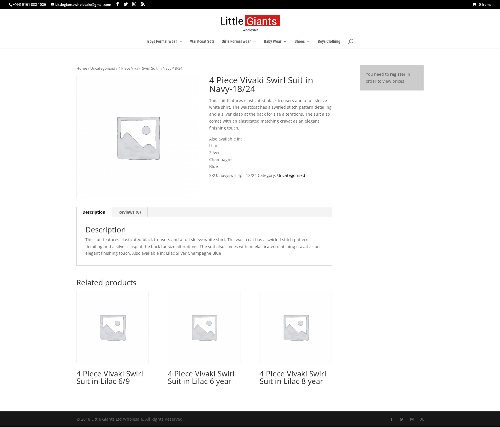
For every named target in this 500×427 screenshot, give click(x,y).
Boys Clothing (329, 41)
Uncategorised (102, 68)
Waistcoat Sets (202, 41)
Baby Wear (273, 41)
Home (81, 68)
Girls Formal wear (236, 41)
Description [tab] (93, 212)
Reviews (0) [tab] (129, 212)
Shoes (300, 41)
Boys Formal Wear (162, 41)
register (397, 74)
